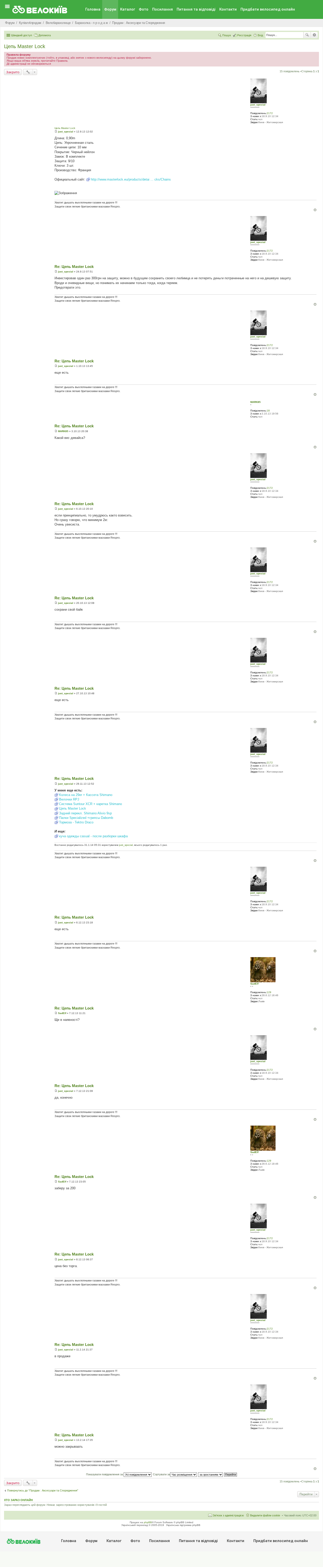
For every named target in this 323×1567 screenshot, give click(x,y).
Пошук (307, 35)
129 (269, 992)
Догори (315, 209)
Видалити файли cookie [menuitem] (265, 1515)
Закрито (12, 72)
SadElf (254, 983)
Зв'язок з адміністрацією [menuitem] (228, 1515)
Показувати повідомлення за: (105, 1474)
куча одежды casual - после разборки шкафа (93, 836)
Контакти (228, 9)
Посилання (162, 9)
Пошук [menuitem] (226, 35)
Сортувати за (161, 1474)
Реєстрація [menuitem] (244, 35)
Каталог (127, 9)
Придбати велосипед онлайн (267, 9)
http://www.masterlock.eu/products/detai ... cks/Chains (131, 179)
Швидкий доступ (21, 35)
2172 (270, 113)
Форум (110, 9)
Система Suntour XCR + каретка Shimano (90, 804)
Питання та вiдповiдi (196, 9)
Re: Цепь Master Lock (74, 266)
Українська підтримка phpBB (183, 1525)
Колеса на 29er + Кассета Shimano (85, 795)
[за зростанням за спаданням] (210, 1474)
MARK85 (255, 402)
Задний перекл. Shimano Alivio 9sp (85, 813)
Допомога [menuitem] (44, 35)
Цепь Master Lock (24, 46)
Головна (92, 9)
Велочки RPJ (69, 799)
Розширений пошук (314, 35)
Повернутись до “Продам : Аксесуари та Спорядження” (42, 1490)
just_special (257, 104)
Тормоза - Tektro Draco (76, 822)
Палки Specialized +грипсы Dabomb (86, 818)
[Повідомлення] (56, 131)
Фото (143, 9)
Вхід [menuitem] (260, 35)
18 (268, 410)
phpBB (148, 1522)
